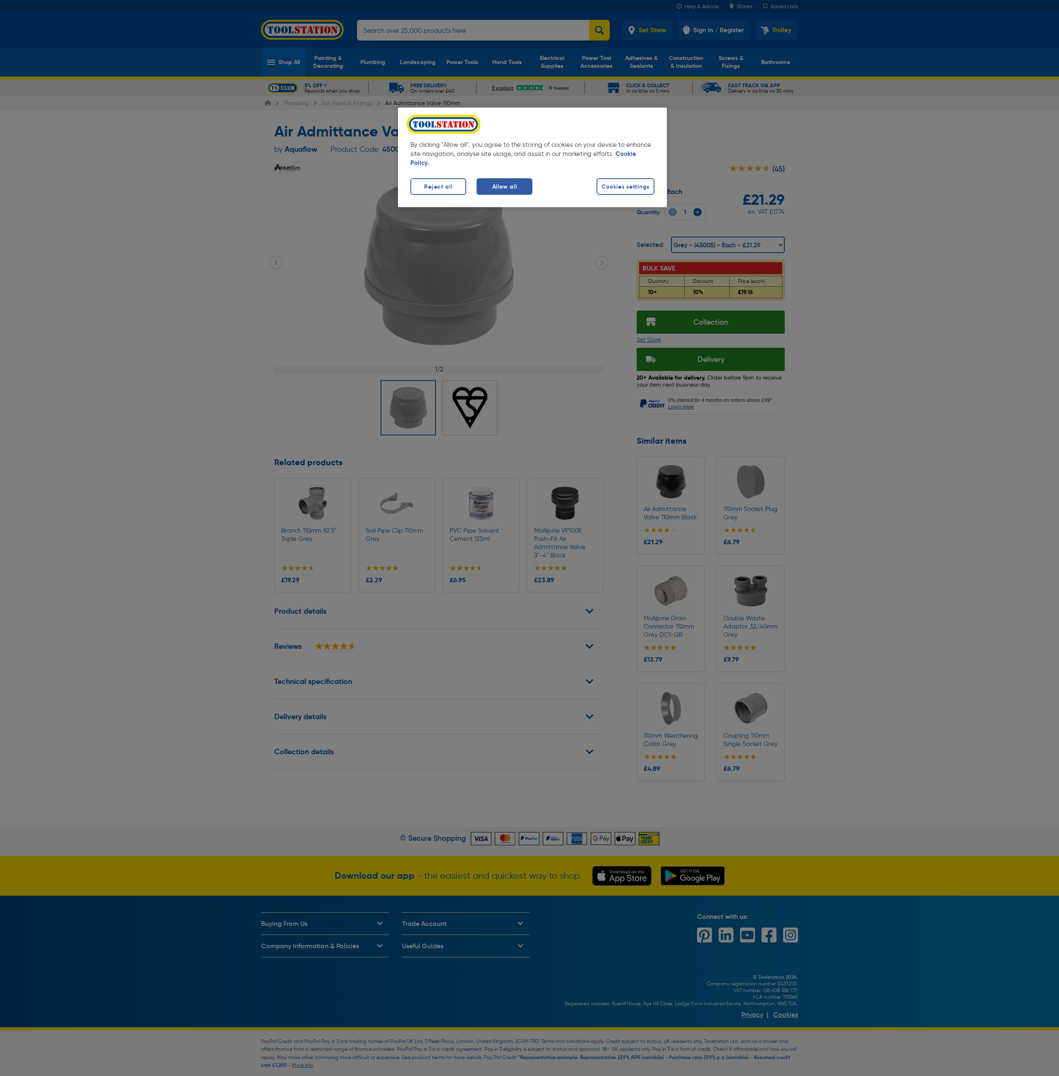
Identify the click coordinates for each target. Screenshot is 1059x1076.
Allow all (504, 186)
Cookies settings (625, 186)
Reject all (438, 186)
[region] (532, 157)
